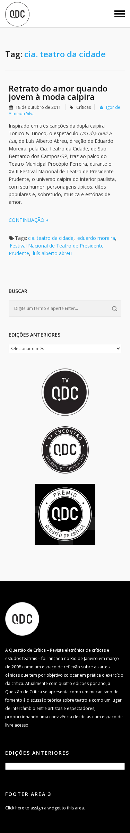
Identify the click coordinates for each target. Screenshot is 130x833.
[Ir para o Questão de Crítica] (22, 619)
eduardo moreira (96, 238)
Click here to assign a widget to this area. (45, 808)
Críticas (83, 107)
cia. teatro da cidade (50, 238)
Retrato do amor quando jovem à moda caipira (58, 92)
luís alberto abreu (52, 253)
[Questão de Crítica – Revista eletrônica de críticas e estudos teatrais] (17, 14)
